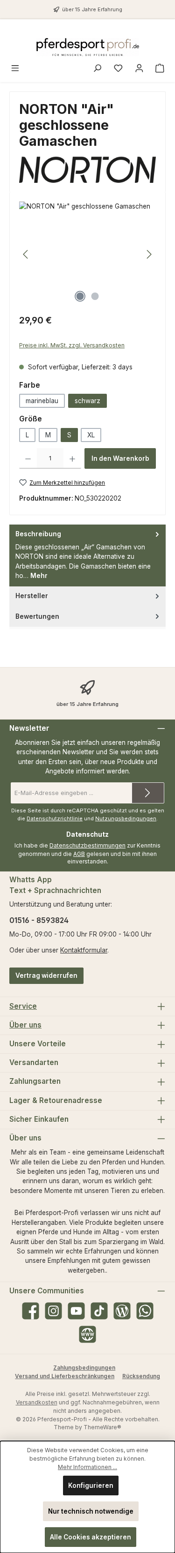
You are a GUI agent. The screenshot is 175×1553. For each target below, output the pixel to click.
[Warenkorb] (159, 69)
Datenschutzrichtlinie (55, 818)
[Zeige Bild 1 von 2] (80, 296)
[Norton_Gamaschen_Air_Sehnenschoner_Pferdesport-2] (87, 254)
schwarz (87, 401)
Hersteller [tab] (31, 596)
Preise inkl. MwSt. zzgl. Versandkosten (72, 345)
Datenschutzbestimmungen (87, 845)
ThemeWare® (102, 1427)
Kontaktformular (83, 950)
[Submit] (148, 792)
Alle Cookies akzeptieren (90, 1537)
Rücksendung (141, 1376)
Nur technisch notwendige (90, 1511)
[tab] (87, 555)
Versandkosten (36, 1402)
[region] (87, 254)
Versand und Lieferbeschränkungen (64, 1376)
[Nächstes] (149, 254)
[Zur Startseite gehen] (87, 47)
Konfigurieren (90, 1485)
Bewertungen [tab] (37, 616)
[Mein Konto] (139, 69)
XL (91, 435)
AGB (79, 853)
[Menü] (15, 69)
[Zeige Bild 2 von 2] (94, 296)
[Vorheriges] (26, 254)
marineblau (42, 401)
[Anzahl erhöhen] (72, 458)
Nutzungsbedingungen (125, 818)
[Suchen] (97, 69)
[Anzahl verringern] (28, 458)
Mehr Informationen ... (87, 1466)
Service (23, 1006)
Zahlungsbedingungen (84, 1367)
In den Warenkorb (120, 458)
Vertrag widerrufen (46, 975)
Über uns (25, 1024)
